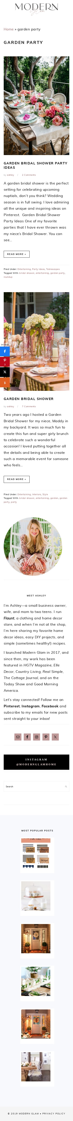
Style (45, 494)
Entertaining (24, 269)
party (14, 502)
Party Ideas (38, 269)
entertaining (42, 273)
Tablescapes (53, 269)
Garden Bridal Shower (29, 399)
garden (54, 498)
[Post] (5, 372)
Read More (15, 254)
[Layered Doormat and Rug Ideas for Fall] (37, 853)
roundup (8, 277)
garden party (57, 273)
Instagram (31, 706)
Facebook (50, 706)
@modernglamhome (36, 764)
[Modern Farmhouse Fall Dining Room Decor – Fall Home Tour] (37, 1066)
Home (9, 29)
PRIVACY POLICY (53, 1114)
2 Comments (29, 175)
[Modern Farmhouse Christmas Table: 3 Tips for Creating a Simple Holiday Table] (37, 981)
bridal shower (26, 273)
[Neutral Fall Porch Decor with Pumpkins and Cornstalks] (37, 1024)
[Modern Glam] (36, 17)
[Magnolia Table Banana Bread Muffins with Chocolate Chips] (37, 896)
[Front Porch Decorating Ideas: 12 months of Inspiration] (37, 938)
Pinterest (12, 706)
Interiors (36, 494)
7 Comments (29, 406)
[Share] (5, 351)
